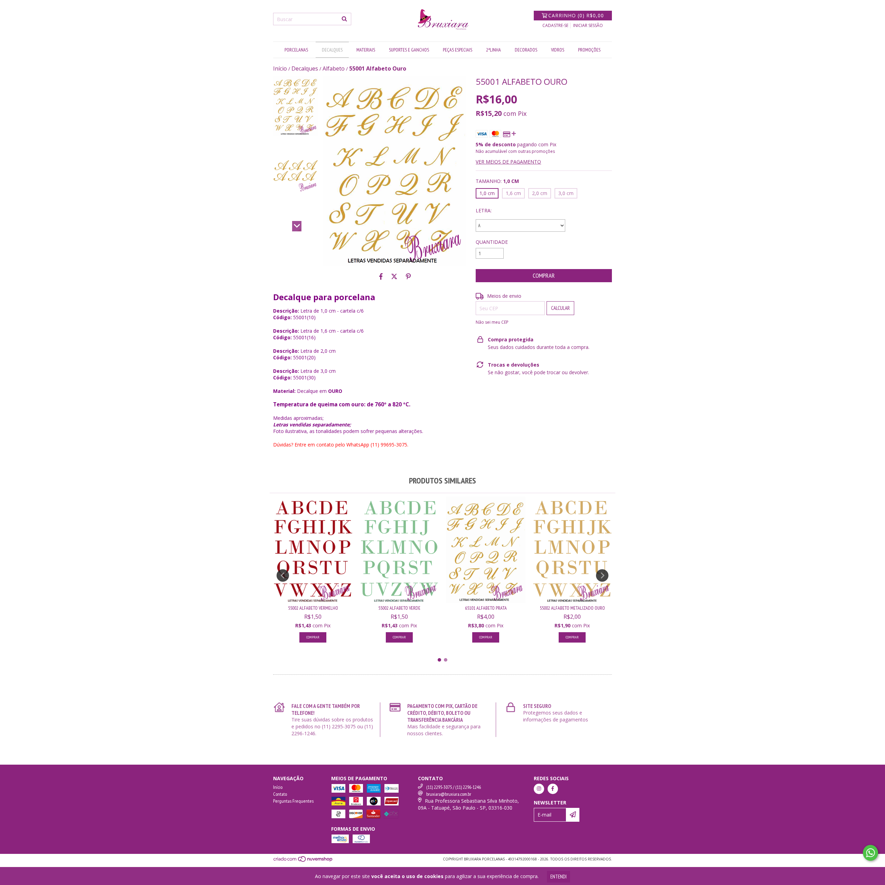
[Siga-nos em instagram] (539, 789)
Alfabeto (334, 68)
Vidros (557, 50)
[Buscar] (344, 19)
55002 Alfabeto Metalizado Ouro (572, 608)
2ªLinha (493, 50)
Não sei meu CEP (492, 322)
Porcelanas (296, 50)
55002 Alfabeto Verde (399, 608)
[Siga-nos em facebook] (553, 789)
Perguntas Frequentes (293, 801)
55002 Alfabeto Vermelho (313, 608)
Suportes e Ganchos (409, 50)
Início (280, 68)
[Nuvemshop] (303, 860)
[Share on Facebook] (381, 276)
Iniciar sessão (588, 25)
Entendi (558, 876)
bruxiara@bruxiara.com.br (448, 794)
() (576, 15)
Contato (280, 794)
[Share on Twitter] (394, 276)
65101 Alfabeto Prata (486, 608)
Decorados (526, 50)
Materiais (365, 50)
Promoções (589, 50)
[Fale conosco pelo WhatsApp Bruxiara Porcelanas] (870, 853)
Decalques (332, 50)
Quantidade (492, 242)
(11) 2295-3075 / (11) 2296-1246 (453, 787)
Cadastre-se (555, 25)
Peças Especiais (457, 50)
